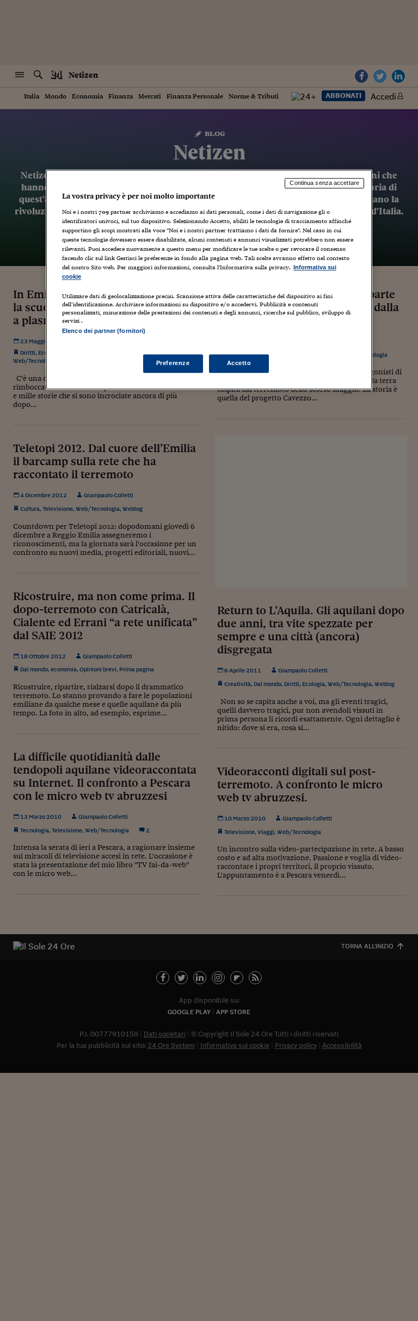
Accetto (239, 363)
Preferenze (173, 363)
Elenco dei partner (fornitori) (103, 331)
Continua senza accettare (324, 183)
